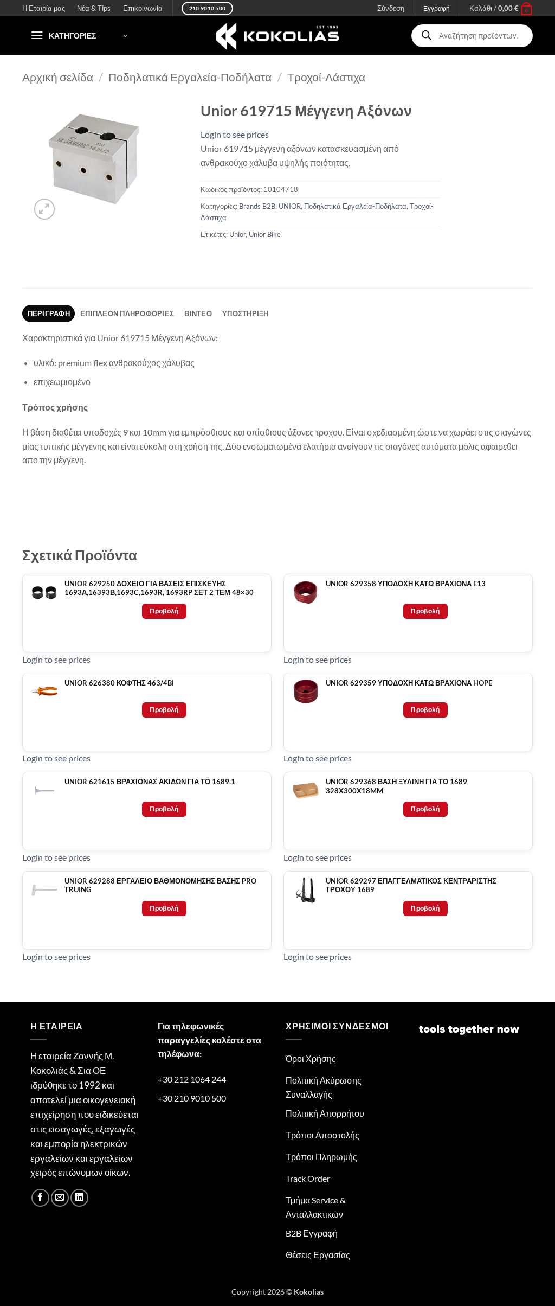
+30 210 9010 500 (192, 1098)
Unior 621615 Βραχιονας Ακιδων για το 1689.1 (149, 782)
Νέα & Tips (94, 8)
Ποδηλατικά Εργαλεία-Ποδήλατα (190, 77)
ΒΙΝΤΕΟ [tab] (198, 313)
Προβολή (164, 611)
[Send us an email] (60, 1198)
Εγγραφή (436, 8)
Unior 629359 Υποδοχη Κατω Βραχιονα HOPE (409, 683)
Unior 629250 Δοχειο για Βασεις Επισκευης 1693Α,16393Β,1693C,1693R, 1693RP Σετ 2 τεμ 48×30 (159, 588)
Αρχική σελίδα (57, 77)
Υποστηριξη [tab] (245, 313)
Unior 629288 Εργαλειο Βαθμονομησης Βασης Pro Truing (160, 885)
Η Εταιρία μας (43, 8)
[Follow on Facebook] (40, 1198)
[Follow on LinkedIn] (79, 1198)
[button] (501, 8)
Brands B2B (257, 206)
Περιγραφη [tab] (49, 313)
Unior (237, 234)
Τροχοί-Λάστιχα (326, 77)
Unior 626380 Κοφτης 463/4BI (119, 683)
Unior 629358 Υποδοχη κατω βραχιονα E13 (406, 584)
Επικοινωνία (143, 8)
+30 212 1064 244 (192, 1079)
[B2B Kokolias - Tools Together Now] (277, 35)
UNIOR (290, 206)
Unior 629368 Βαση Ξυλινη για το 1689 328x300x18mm (396, 786)
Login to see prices (235, 134)
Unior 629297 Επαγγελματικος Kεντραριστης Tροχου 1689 (411, 885)
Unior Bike (265, 234)
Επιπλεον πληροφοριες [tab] (127, 313)
